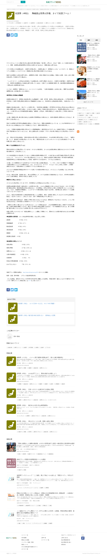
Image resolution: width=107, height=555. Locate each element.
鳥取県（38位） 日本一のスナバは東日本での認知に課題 (35, 389)
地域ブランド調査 (91, 47)
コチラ (29, 280)
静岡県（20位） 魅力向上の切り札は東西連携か (32, 405)
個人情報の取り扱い (66, 542)
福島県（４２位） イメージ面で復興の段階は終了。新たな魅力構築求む (40, 357)
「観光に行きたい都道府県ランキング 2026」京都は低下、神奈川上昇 (93, 56)
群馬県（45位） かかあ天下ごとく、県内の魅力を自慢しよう (37, 373)
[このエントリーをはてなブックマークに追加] (16, 35)
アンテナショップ (36, 483)
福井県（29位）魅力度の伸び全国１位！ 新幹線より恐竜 (36, 315)
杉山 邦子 (19, 518)
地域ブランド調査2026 (34, 465)
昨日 (81, 40)
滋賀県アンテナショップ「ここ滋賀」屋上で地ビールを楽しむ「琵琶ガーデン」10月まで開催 (45, 476)
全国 (21, 449)
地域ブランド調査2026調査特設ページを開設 (31, 459)
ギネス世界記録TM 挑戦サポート (31, 449)
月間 (96, 40)
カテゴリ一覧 (24, 549)
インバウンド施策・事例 (27, 542)
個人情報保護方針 (65, 540)
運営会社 (63, 544)
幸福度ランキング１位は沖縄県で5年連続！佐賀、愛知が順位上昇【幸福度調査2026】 (93, 68)
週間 (89, 40)
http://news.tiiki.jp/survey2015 (30, 272)
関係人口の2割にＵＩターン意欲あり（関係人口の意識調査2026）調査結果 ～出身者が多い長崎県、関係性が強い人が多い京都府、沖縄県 (45, 494)
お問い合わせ (64, 537)
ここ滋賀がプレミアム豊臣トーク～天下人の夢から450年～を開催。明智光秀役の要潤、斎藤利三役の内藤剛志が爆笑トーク (45, 512)
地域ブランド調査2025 (92, 49)
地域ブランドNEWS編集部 (22, 465)
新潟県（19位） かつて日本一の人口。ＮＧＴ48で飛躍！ (36, 303)
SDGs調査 (89, 71)
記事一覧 (43, 537)
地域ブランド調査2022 (92, 84)
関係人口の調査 (36, 500)
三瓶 (18, 449)
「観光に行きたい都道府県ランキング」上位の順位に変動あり (93, 91)
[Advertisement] (41, 50)
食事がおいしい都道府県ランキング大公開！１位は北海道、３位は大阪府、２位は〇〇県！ (93, 80)
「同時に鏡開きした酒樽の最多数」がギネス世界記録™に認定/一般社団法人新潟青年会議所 (45, 443)
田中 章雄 (17, 336)
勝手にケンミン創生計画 (27, 363)
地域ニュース (24, 544)
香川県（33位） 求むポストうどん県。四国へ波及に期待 (35, 421)
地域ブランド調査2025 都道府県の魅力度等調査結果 (93, 44)
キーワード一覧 (45, 540)
